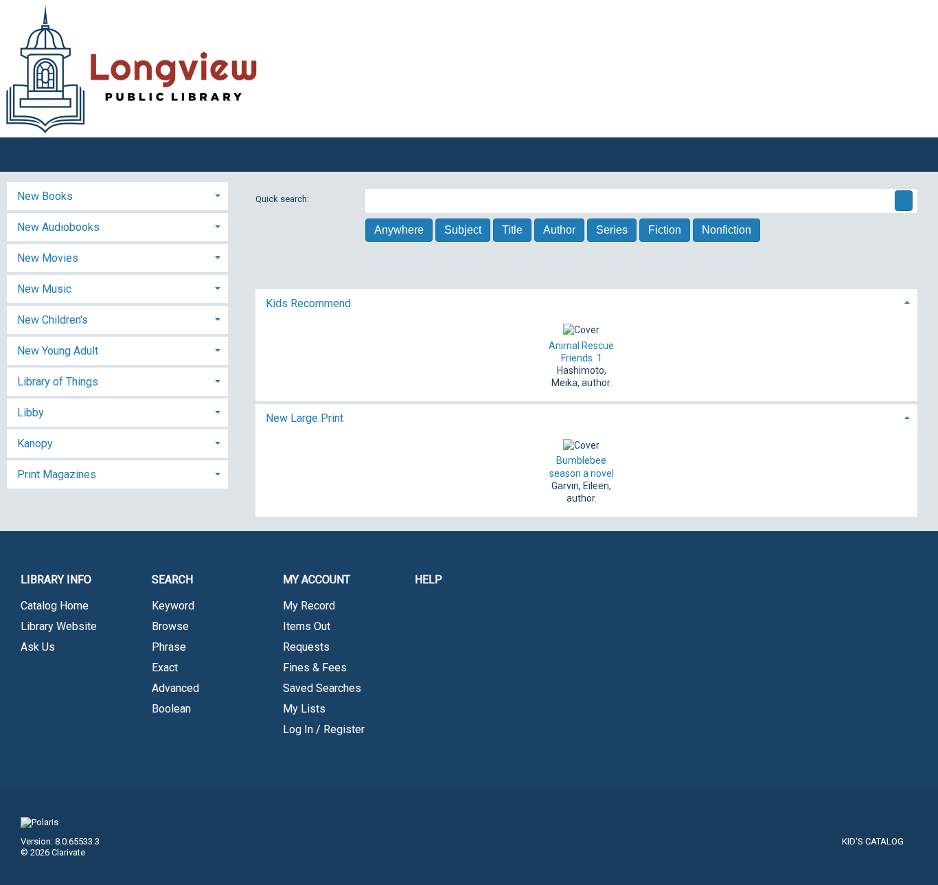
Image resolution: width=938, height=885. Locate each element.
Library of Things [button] (57, 381)
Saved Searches (322, 688)
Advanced (175, 688)
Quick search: (283, 199)
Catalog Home (55, 605)
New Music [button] (44, 288)
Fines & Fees (315, 667)
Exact (165, 667)
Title (512, 230)
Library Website (59, 626)
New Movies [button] (47, 258)
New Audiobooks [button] (58, 227)
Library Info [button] (56, 579)
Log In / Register (324, 729)
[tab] (586, 302)
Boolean (171, 708)
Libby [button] (30, 412)
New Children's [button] (52, 319)
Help (428, 579)
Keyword (173, 605)
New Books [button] (45, 196)
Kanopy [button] (35, 443)
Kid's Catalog (873, 841)
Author (559, 230)
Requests (306, 646)
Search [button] (172, 579)
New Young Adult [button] (57, 350)
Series (612, 230)
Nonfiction (726, 230)
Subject (462, 230)
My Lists (304, 708)
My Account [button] (316, 579)
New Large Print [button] (304, 418)
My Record (309, 605)
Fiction (664, 230)
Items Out (306, 626)
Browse (170, 626)
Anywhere (399, 230)
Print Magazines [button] (56, 474)
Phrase (169, 646)
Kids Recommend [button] (308, 303)
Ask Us (38, 646)
